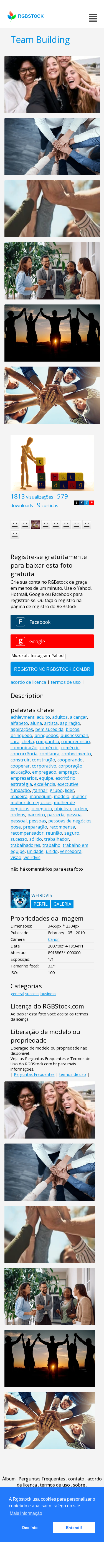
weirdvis (32, 857)
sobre (79, 1485)
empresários (24, 778)
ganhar (39, 790)
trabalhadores (25, 845)
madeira (19, 796)
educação (20, 772)
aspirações (22, 729)
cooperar (20, 766)
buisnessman (74, 735)
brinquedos (46, 735)
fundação (20, 790)
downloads (22, 505)
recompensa (62, 827)
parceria (55, 815)
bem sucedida (49, 729)
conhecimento (76, 754)
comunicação (24, 748)
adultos (60, 717)
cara (15, 741)
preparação (35, 827)
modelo (61, 796)
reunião (54, 833)
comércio (49, 748)
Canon (54, 939)
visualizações (39, 497)
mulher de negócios (31, 802)
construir (20, 760)
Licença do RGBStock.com (47, 1006)
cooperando (70, 760)
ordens (18, 815)
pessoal (19, 821)
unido (52, 851)
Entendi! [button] (74, 1527)
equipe (46, 778)
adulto (43, 717)
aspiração (70, 723)
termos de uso (72, 1074)
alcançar (78, 717)
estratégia (21, 784)
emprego (68, 772)
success (32, 993)
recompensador (27, 833)
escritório (65, 778)
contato (76, 1479)
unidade (35, 851)
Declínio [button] (30, 1527)
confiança (49, 754)
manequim (41, 796)
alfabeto (19, 723)
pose (16, 827)
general (17, 993)
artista (51, 723)
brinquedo (21, 735)
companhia (47, 741)
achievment (22, 717)
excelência (44, 784)
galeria (62, 904)
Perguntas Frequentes (34, 1074)
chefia (28, 741)
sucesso (19, 839)
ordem (80, 809)
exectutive (67, 784)
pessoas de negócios (70, 821)
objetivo (62, 809)
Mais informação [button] (26, 1513)
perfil (41, 904)
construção (43, 760)
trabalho (51, 845)
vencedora (71, 851)
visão (16, 857)
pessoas (37, 821)
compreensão (75, 741)
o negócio (42, 809)
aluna (36, 723)
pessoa (74, 815)
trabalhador (56, 839)
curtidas (50, 505)
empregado (44, 772)
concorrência (24, 754)
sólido (35, 839)
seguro (71, 833)
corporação (70, 766)
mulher (79, 796)
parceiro (36, 815)
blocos (72, 729)
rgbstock (31, 16)
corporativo (44, 766)
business (48, 993)
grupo (56, 790)
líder (69, 790)
